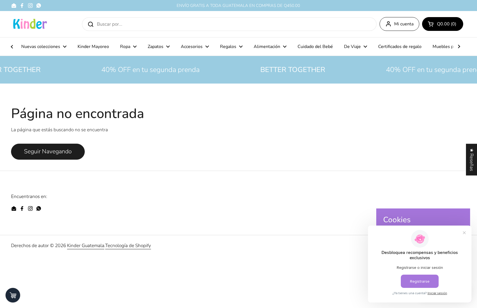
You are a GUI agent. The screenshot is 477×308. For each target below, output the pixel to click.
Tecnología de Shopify (128, 245)
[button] (442, 24)
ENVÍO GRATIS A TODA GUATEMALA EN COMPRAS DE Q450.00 (238, 6)
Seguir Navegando (48, 152)
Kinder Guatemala (85, 245)
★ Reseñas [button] (471, 159)
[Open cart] (13, 295)
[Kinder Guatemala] (30, 24)
